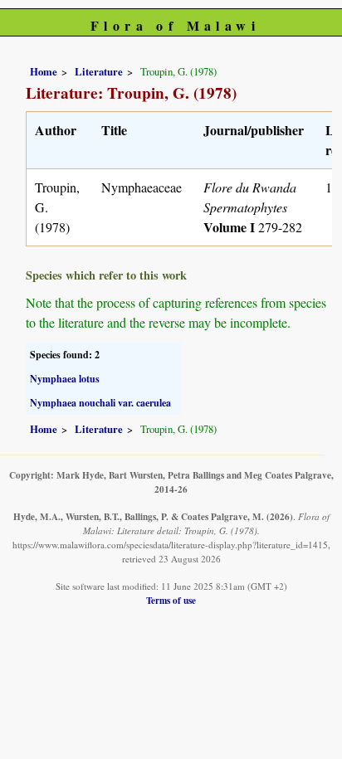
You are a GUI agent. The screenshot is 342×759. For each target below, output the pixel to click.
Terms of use (171, 600)
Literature (99, 71)
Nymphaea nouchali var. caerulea (100, 403)
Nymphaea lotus (65, 379)
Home (43, 71)
